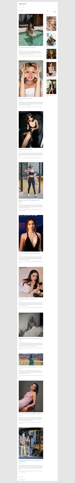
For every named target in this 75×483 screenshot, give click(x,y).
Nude (37, 347)
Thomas (38, 422)
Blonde (34, 347)
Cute (34, 307)
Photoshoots (36, 375)
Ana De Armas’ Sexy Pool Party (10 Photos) (27, 47)
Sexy (41, 209)
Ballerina (34, 261)
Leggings (38, 209)
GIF (35, 347)
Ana (31, 307)
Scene (40, 347)
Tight (19, 210)
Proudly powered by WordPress (22, 479)
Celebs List (23, 7)
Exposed (35, 209)
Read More (28, 207)
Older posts (20, 476)
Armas (32, 106)
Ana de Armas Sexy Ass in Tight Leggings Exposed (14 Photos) (29, 201)
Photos (36, 106)
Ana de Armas (26, 106)
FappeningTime (22, 3)
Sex (41, 347)
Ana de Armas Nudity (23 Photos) (25, 98)
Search (47, 10)
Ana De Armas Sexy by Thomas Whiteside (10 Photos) (29, 413)
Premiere (39, 261)
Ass (33, 209)
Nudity (34, 106)
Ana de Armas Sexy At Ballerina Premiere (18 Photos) (29, 253)
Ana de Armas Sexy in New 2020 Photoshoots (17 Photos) (30, 366)
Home (19, 7)
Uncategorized (26, 307)
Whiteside (40, 422)
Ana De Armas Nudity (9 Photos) (25, 149)
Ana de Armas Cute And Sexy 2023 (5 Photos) (28, 298)
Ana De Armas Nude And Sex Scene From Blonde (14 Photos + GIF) (31, 339)
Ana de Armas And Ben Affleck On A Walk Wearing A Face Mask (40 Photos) (30, 461)
